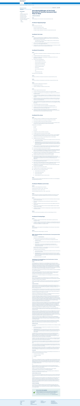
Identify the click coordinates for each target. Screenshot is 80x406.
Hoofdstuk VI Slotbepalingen (23, 19)
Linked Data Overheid (43, 401)
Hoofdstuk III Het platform (23, 16)
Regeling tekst (21, 9)
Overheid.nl (21, 3)
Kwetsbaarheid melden (33, 404)
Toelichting (22, 21)
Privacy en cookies (33, 401)
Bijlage (21, 20)
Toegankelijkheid (33, 402)
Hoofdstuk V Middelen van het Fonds (24, 18)
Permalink (53, 7)
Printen (58, 7)
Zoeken (25, 3)
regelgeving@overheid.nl (55, 394)
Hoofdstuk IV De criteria (23, 17)
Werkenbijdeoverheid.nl (54, 403)
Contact (21, 401)
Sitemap (32, 403)
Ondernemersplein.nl (53, 402)
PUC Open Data (42, 402)
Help (20, 403)
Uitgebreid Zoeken (30, 3)
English (21, 402)
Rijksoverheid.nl (53, 401)
